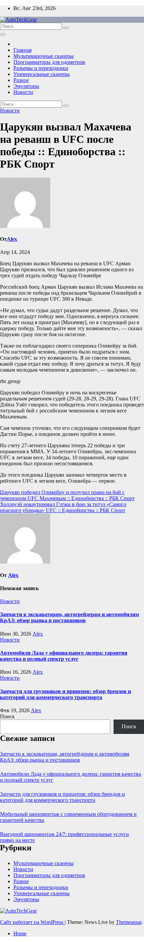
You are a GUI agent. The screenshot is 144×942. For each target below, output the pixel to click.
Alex (12, 239)
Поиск (7, 716)
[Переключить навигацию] (2, 34)
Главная (22, 50)
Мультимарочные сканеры (43, 56)
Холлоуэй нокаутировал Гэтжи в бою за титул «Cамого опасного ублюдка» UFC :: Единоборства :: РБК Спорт (63, 507)
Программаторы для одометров (49, 62)
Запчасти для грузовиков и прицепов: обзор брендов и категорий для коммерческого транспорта (65, 694)
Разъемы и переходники (40, 68)
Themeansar (128, 922)
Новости (23, 92)
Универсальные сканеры (41, 74)
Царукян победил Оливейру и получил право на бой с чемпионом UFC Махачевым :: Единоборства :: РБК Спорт (67, 495)
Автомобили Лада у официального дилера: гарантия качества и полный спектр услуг (63, 656)
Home (19, 933)
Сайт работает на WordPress (32, 922)
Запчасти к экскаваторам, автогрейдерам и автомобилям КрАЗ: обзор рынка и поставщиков (69, 617)
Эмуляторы (26, 86)
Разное (21, 80)
